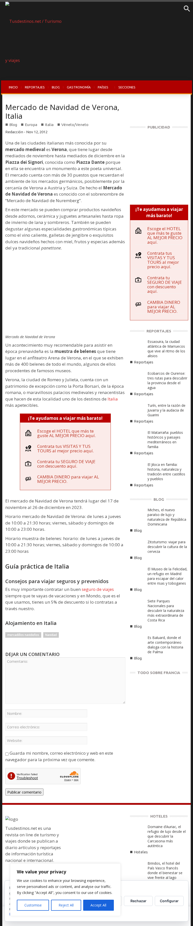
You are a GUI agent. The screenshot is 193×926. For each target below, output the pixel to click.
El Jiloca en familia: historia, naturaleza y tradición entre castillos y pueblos (166, 471)
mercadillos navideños (23, 635)
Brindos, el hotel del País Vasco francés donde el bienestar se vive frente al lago (165, 870)
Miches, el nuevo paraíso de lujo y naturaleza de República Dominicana (167, 516)
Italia (49, 124)
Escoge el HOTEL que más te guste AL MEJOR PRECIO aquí (66, 433)
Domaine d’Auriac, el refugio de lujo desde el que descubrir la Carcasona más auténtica (167, 836)
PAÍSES (101, 89)
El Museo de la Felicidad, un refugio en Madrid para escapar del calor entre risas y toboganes (167, 576)
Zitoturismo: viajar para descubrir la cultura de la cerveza (167, 547)
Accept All (98, 905)
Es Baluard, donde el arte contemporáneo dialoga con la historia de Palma (165, 644)
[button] (186, 10)
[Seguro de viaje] (159, 164)
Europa (31, 124)
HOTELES (159, 816)
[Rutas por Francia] (159, 712)
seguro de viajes (98, 589)
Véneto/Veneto (74, 124)
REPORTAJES (35, 87)
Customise (33, 905)
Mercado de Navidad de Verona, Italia (62, 111)
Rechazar (138, 901)
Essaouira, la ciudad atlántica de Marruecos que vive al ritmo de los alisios (166, 348)
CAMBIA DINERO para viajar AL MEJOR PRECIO (68, 479)
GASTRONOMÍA (79, 87)
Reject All (66, 905)
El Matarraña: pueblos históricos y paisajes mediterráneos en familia (165, 439)
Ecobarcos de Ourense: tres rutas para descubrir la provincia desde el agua (167, 380)
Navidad (51, 635)
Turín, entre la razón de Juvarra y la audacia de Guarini (166, 410)
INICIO (13, 87)
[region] (65, 889)
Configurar (169, 901)
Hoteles (141, 852)
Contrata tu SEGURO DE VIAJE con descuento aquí (66, 464)
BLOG (56, 87)
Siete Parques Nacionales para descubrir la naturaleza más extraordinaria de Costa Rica (166, 610)
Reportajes (143, 362)
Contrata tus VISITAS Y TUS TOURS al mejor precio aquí (65, 448)
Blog (13, 124)
